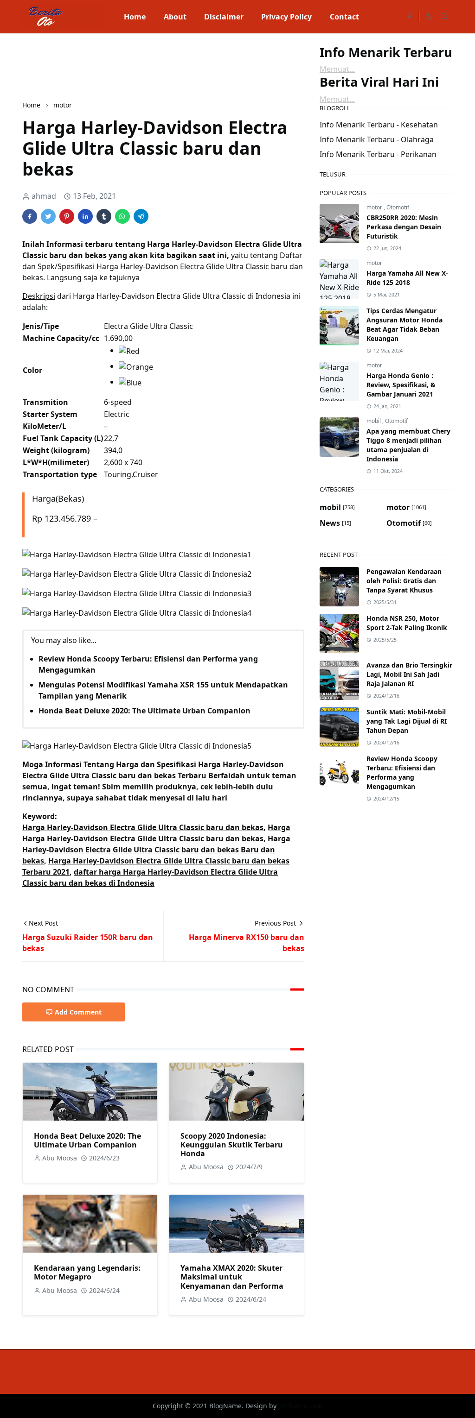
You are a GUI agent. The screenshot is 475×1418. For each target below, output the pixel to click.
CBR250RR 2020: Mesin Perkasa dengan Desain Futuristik (403, 226)
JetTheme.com (300, 1405)
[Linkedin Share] (85, 216)
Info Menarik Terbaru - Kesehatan (379, 125)
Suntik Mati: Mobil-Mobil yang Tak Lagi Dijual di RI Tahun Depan (406, 721)
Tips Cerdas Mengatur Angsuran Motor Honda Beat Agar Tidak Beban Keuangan (404, 324)
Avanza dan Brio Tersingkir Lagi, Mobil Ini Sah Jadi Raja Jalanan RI (409, 674)
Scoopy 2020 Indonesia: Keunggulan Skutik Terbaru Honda (231, 1145)
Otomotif (397, 207)
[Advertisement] (191, 66)
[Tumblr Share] (103, 216)
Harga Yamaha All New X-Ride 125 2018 (407, 278)
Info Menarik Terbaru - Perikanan (378, 154)
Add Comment (78, 1012)
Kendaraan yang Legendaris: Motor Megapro (87, 1272)
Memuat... (337, 69)
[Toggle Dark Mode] (428, 17)
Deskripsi (38, 296)
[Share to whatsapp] (122, 216)
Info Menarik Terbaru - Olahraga (377, 139)
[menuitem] (134, 16)
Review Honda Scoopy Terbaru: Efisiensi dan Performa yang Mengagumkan (401, 772)
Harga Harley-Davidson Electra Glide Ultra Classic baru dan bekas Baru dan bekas (156, 849)
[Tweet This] (48, 216)
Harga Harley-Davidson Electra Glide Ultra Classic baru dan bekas (142, 827)
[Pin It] (66, 216)
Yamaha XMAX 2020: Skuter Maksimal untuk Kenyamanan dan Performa (231, 1277)
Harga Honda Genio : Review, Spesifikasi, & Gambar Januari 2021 (401, 384)
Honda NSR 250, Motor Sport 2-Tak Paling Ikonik (406, 623)
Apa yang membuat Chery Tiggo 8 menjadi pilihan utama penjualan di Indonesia (408, 445)
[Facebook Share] (29, 216)
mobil (374, 421)
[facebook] (409, 16)
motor (375, 207)
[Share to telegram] (141, 216)
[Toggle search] (444, 16)
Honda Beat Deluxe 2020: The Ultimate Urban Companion (144, 711)
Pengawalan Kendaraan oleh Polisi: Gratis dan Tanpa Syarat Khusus (404, 580)
